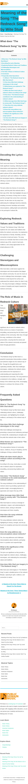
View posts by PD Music (14, 611)
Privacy (14, 781)
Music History (4, 669)
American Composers (7, 671)
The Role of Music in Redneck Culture (13, 71)
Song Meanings (9, 34)
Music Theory (4, 666)
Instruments (4, 678)
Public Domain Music (11, 777)
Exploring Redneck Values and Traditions (14, 65)
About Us (6, 779)
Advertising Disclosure (19, 779)
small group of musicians (16, 704)
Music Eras (4, 676)
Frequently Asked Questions (10, 76)
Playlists (4, 747)
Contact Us (11, 779)
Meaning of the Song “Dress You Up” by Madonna (14, 637)
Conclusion (5, 73)
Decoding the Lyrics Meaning (10, 63)
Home (1, 34)
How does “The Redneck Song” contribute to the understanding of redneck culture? (13, 97)
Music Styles (4, 674)
